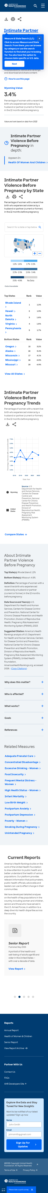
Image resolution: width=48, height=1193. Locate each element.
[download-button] (6, 19)
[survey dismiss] (32, 1190)
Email (9, 1130)
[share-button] (20, 19)
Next (14, 63)
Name (9, 1120)
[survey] (3, 1189)
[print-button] (13, 19)
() (19, 668)
